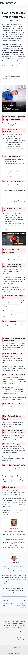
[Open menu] (26, 3)
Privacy (23, 651)
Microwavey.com (15, 647)
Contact (10, 651)
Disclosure (17, 651)
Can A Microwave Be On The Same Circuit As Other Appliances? (21, 605)
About (4, 651)
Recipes (14, 9)
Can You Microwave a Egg (7, 603)
